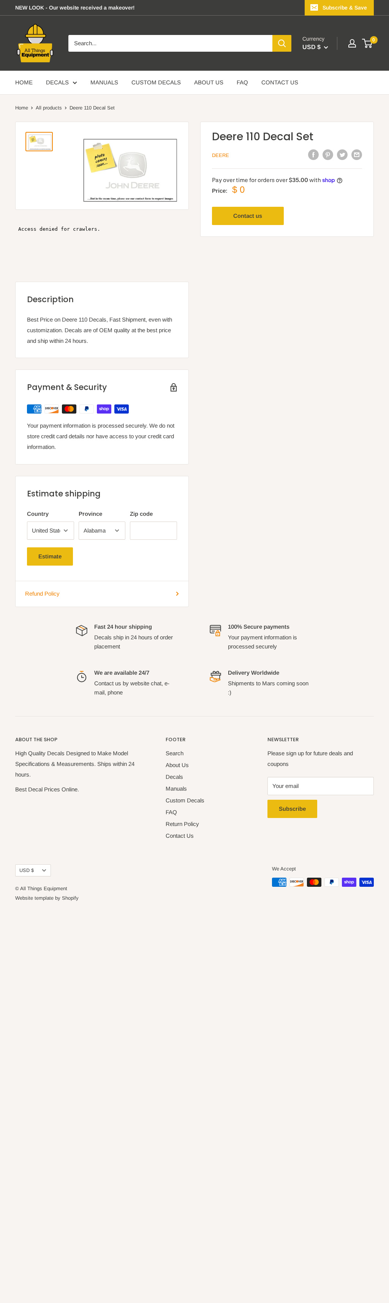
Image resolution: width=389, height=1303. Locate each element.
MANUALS (104, 82)
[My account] (352, 43)
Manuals (176, 788)
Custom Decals (185, 800)
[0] (367, 43)
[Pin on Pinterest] (328, 154)
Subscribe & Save (345, 8)
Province (90, 513)
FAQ (242, 82)
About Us (177, 765)
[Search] (281, 43)
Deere (220, 155)
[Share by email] (356, 154)
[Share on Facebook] (313, 154)
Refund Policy (42, 593)
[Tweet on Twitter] (342, 154)
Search (174, 753)
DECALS (57, 82)
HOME (24, 82)
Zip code (141, 513)
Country (38, 513)
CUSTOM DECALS (156, 82)
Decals (174, 777)
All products (49, 108)
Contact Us (180, 835)
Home (21, 108)
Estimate (50, 556)
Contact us (247, 215)
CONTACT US (279, 82)
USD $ (26, 870)
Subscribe (292, 808)
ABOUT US (208, 82)
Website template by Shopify (47, 898)
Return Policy (182, 824)
